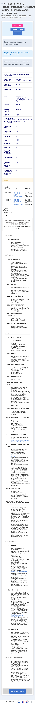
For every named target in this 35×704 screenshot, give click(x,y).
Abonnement (17, 25)
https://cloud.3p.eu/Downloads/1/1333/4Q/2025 (20, 440)
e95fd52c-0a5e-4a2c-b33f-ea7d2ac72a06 (18, 202)
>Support (17, 33)
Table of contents (17, 691)
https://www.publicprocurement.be (20, 455)
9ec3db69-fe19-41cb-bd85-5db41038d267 (18, 194)
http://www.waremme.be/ (19, 572)
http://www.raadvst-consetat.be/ (17, 615)
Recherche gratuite (17, 29)
